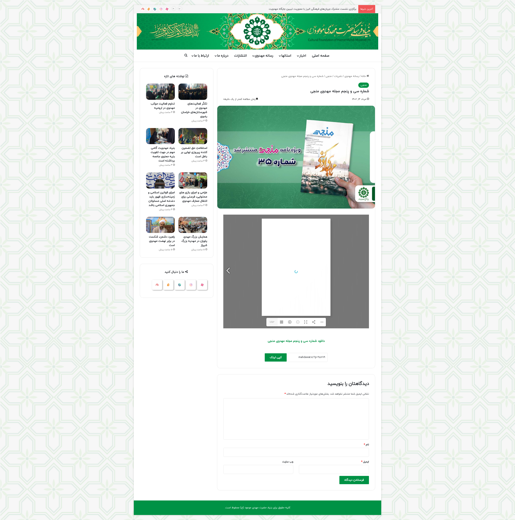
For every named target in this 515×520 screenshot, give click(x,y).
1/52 (272, 322)
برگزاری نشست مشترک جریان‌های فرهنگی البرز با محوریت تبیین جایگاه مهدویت (312, 5)
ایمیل (365, 462)
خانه (364, 76)
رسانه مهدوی (264, 55)
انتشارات (240, 55)
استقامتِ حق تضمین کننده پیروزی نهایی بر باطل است (194, 152)
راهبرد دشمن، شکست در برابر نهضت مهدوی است (162, 241)
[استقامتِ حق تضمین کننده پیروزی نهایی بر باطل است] (192, 136)
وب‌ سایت (287, 462)
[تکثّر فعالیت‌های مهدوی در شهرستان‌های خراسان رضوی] (192, 92)
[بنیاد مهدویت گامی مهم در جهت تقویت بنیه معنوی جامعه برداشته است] (160, 136)
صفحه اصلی (320, 55)
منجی (328, 76)
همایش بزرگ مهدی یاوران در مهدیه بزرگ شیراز (194, 241)
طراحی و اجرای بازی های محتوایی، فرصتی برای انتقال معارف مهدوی (193, 197)
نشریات (338, 76)
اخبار (302, 55)
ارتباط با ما (201, 55)
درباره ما (222, 55)
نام (366, 445)
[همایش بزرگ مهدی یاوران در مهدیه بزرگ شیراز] (192, 225)
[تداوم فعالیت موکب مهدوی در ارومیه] (160, 92)
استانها (286, 55)
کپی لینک (276, 357)
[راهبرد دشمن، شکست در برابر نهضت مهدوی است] (160, 225)
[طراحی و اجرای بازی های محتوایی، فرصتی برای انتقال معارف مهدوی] (192, 180)
